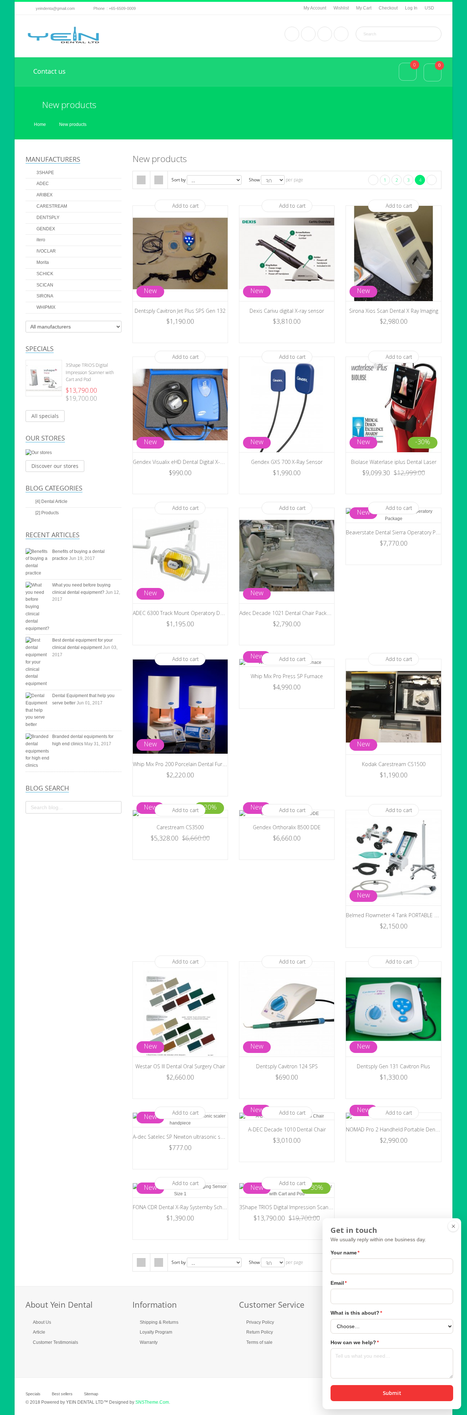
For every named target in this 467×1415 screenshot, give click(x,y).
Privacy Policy (260, 1322)
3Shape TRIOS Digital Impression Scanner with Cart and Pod (90, 372)
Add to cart (185, 205)
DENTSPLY (47, 217)
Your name (345, 1253)
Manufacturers (53, 159)
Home (40, 124)
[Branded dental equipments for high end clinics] (37, 751)
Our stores (45, 438)
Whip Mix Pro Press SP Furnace (287, 676)
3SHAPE (44, 172)
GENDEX (45, 228)
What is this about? (356, 1313)
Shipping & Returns (159, 1322)
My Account (315, 8)
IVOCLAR (45, 251)
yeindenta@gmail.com (55, 8)
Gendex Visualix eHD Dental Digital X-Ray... (182, 461)
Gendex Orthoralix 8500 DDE (287, 827)
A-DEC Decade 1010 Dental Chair (287, 1129)
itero (40, 239)
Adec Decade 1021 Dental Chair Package (287, 613)
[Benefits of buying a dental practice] (37, 562)
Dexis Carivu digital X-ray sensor (287, 310)
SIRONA (44, 296)
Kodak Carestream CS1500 (393, 764)
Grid (141, 180)
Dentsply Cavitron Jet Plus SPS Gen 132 (180, 310)
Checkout (388, 8)
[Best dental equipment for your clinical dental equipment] (37, 662)
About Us (42, 1322)
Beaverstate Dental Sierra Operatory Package (399, 532)
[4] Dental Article (51, 501)
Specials (40, 348)
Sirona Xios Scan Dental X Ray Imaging (393, 310)
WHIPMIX (45, 307)
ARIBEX (44, 194)
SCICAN (44, 285)
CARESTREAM (51, 206)
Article (39, 1332)
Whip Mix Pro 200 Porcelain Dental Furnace (183, 764)
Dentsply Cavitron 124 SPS (287, 1066)
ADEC (42, 183)
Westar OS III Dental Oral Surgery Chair (180, 1066)
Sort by (178, 180)
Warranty (149, 1342)
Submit (392, 1392)
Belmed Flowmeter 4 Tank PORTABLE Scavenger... (403, 915)
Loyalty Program (156, 1332)
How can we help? (355, 1342)
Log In (411, 8)
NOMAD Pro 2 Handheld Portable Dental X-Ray (400, 1129)
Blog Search (47, 788)
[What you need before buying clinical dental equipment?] (37, 607)
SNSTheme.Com (152, 1402)
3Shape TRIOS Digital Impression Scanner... (289, 1207)
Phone (99, 8)
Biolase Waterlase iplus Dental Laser (393, 461)
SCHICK (44, 273)
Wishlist (341, 8)
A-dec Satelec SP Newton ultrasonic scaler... (184, 1136)
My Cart (363, 8)
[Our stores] (73, 453)
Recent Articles (53, 534)
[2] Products (47, 512)
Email (339, 1283)
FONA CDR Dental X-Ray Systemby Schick (180, 1207)
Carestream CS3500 (180, 827)
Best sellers (62, 1394)
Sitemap (91, 1394)
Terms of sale (259, 1342)
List (158, 180)
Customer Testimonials (55, 1342)
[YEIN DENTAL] (63, 35)
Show (254, 180)
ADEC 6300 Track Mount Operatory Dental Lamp (190, 613)
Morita (42, 262)
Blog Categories (54, 488)
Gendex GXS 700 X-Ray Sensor (287, 461)
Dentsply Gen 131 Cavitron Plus (393, 1066)
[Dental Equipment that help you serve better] (37, 710)
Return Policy (259, 1332)
